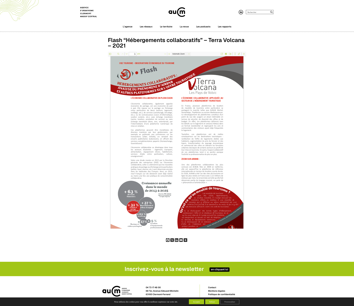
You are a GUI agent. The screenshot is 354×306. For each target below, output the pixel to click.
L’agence (127, 26)
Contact (212, 287)
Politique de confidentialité (221, 294)
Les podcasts (203, 26)
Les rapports (224, 26)
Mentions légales (216, 291)
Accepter (196, 302)
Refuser (212, 302)
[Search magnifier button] (271, 12)
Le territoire (166, 26)
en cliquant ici (219, 269)
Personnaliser (229, 302)
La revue (184, 26)
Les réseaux (146, 26)
